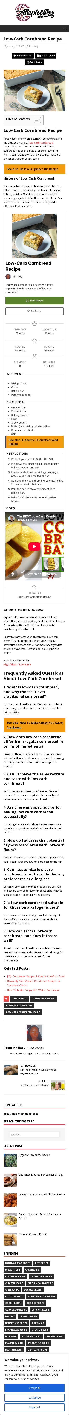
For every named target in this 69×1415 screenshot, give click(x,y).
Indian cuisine (54, 1336)
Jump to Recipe (24, 55)
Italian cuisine (14, 1342)
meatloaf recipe (37, 1349)
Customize (34, 1397)
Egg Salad (38, 1323)
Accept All (34, 1388)
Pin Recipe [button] (36, 311)
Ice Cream (11, 1336)
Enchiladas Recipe (16, 1329)
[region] (34, 1384)
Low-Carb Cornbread (19, 1005)
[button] (64, 28)
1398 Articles (36, 1047)
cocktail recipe (33, 1289)
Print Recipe (35, 62)
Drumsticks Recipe (16, 1323)
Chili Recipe (12, 1289)
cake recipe (32, 1269)
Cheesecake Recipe (41, 1276)
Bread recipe (12, 1269)
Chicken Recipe (14, 1283)
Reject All (34, 1407)
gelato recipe (40, 1329)
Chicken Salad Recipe (40, 1283)
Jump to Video (47, 55)
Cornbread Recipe (43, 998)
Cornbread (19, 998)
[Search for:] (34, 1134)
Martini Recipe (14, 1349)
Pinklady (33, 46)
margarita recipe (38, 1342)
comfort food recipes (41, 1296)
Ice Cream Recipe (31, 1336)
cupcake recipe (41, 1309)
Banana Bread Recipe (17, 1263)
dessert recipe (28, 1316)
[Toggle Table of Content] (35, 120)
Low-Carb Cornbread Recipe (23, 1012)
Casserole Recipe (15, 1276)
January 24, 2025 (15, 46)
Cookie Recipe (13, 1303)
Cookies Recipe (35, 1303)
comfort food (14, 1296)
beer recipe (41, 1263)
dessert (10, 1316)
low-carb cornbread (41, 142)
